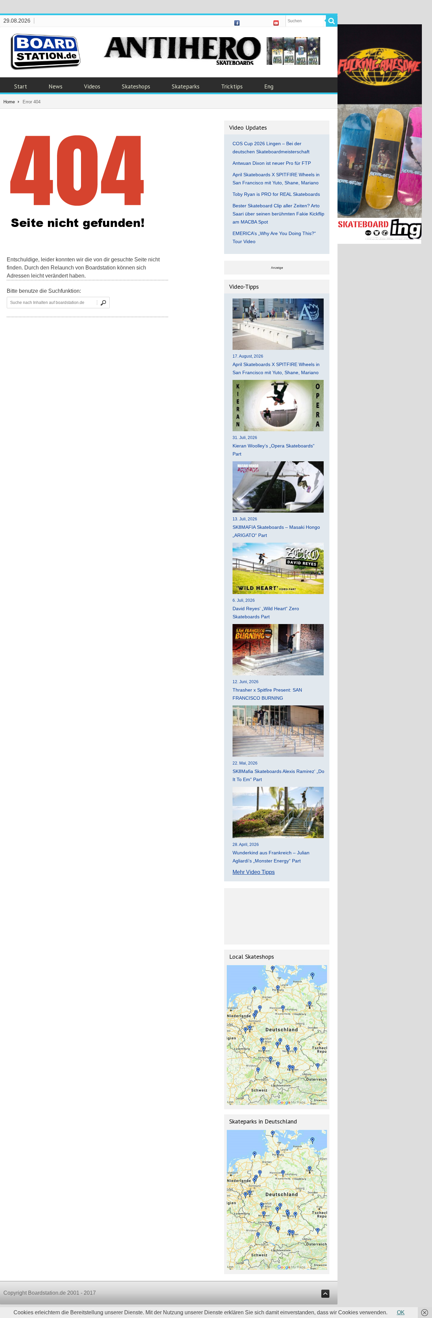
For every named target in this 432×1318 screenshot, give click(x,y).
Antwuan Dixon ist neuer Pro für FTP (272, 163)
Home (9, 101)
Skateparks (185, 86)
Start (20, 86)
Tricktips (232, 86)
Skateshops (136, 86)
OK (401, 1312)
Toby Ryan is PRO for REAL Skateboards (276, 194)
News (55, 86)
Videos (92, 86)
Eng (268, 86)
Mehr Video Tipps (254, 872)
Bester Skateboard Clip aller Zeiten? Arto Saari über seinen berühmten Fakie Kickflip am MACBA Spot (278, 214)
